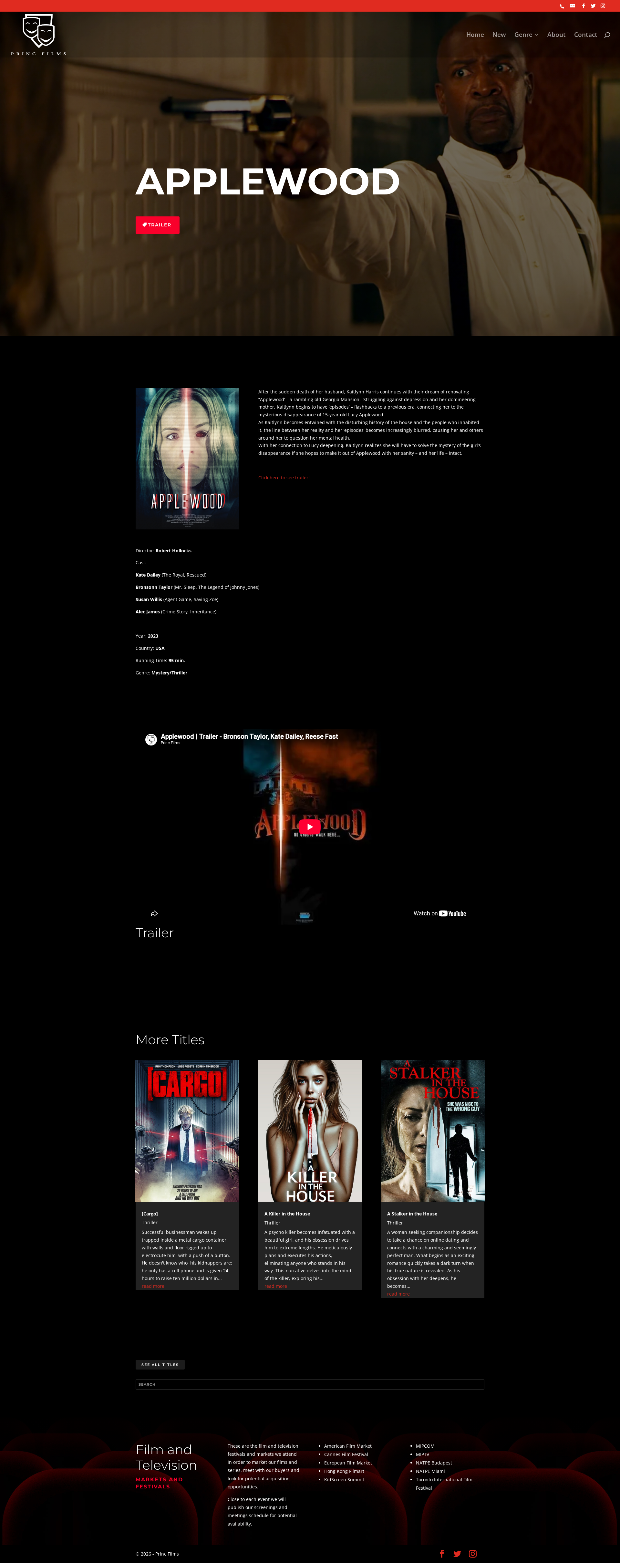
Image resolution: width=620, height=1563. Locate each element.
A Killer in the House (287, 1214)
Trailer (159, 225)
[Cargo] (150, 1214)
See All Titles (160, 1364)
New (499, 35)
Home (475, 35)
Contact (585, 35)
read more (153, 1286)
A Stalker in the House (412, 1214)
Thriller (150, 1222)
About (556, 35)
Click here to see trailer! (284, 477)
